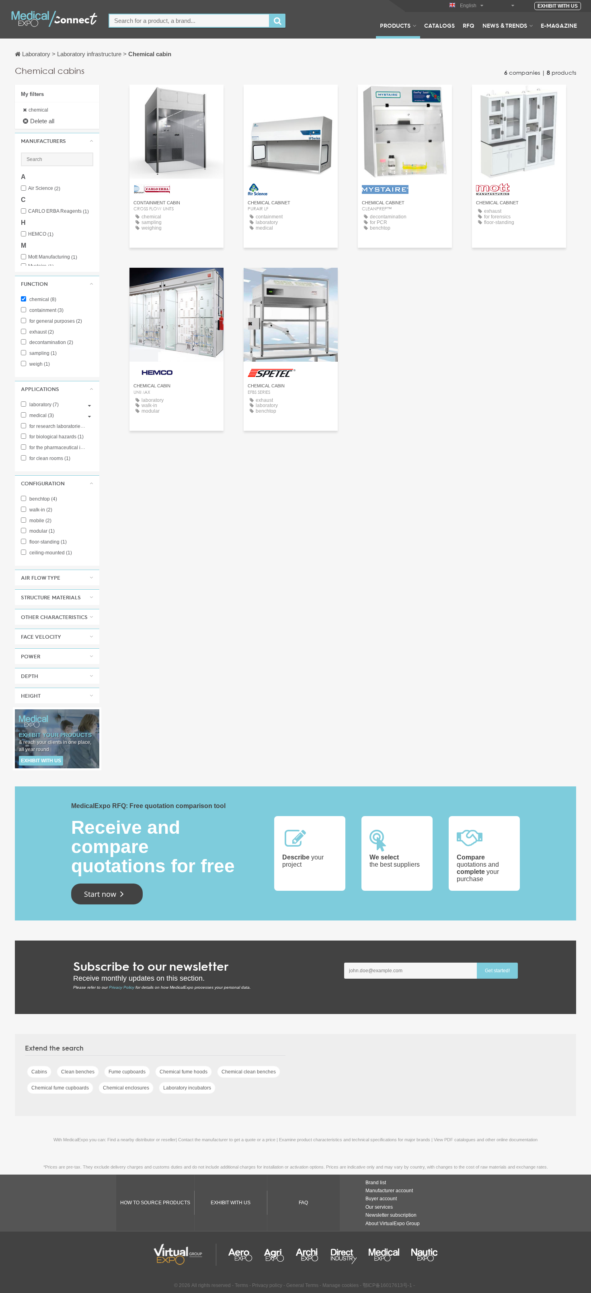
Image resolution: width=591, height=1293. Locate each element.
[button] (57, 141)
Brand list (375, 1182)
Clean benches (77, 1072)
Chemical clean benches (249, 1072)
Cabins (39, 1072)
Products (395, 25)
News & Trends (504, 25)
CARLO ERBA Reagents (58, 211)
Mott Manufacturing (52, 257)
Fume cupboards (127, 1072)
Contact (176, 98)
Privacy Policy (121, 987)
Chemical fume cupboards (60, 1088)
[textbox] (189, 21)
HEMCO (40, 234)
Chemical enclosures (126, 1088)
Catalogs (439, 25)
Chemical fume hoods (183, 1072)
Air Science (44, 188)
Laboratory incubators (187, 1088)
